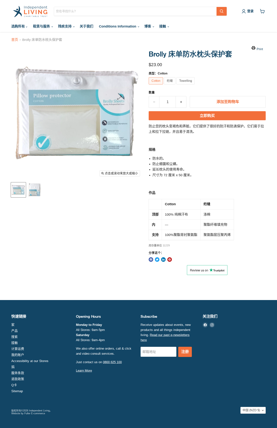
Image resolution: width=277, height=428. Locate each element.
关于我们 (86, 26)
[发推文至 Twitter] (157, 259)
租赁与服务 (42, 26)
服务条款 (17, 373)
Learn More (84, 370)
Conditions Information (118, 26)
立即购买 (207, 115)
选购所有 (18, 26)
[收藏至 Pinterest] (169, 259)
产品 (14, 331)
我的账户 (17, 355)
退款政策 (17, 379)
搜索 (14, 337)
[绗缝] (170, 85)
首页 (14, 40)
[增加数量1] (181, 102)
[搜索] (222, 11)
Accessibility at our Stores (29, 361)
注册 (185, 351)
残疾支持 (65, 26)
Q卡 (14, 385)
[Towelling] (186, 85)
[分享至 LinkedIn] (163, 259)
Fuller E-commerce (34, 413)
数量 (152, 92)
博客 (148, 26)
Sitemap (17, 391)
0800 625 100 (112, 362)
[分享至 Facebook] (151, 259)
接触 (163, 26)
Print (260, 49)
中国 (251, 410)
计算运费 (17, 349)
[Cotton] (156, 85)
